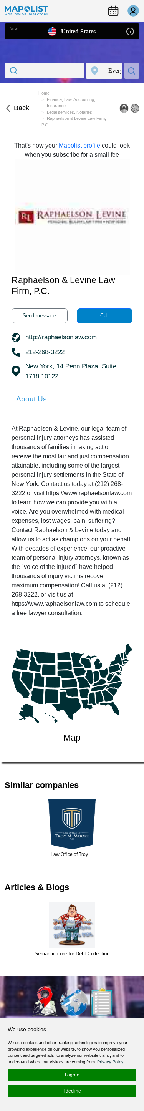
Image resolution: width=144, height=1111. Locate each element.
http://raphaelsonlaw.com (61, 337)
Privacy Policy (110, 1062)
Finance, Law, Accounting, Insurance (71, 102)
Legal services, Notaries (69, 112)
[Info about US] (130, 31)
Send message (39, 315)
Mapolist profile (79, 145)
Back (21, 108)
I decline (72, 1091)
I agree (72, 1075)
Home (44, 93)
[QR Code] (134, 108)
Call (104, 315)
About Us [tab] (31, 399)
